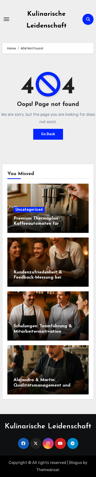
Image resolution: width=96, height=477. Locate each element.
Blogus (75, 462)
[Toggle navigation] (6, 19)
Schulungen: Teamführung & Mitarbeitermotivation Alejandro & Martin (43, 331)
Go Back (48, 134)
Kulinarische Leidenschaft (48, 426)
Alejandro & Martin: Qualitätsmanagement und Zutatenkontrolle (42, 385)
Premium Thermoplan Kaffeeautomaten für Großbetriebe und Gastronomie (47, 223)
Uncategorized (29, 210)
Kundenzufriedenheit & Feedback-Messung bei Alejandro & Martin (38, 277)
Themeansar (47, 469)
